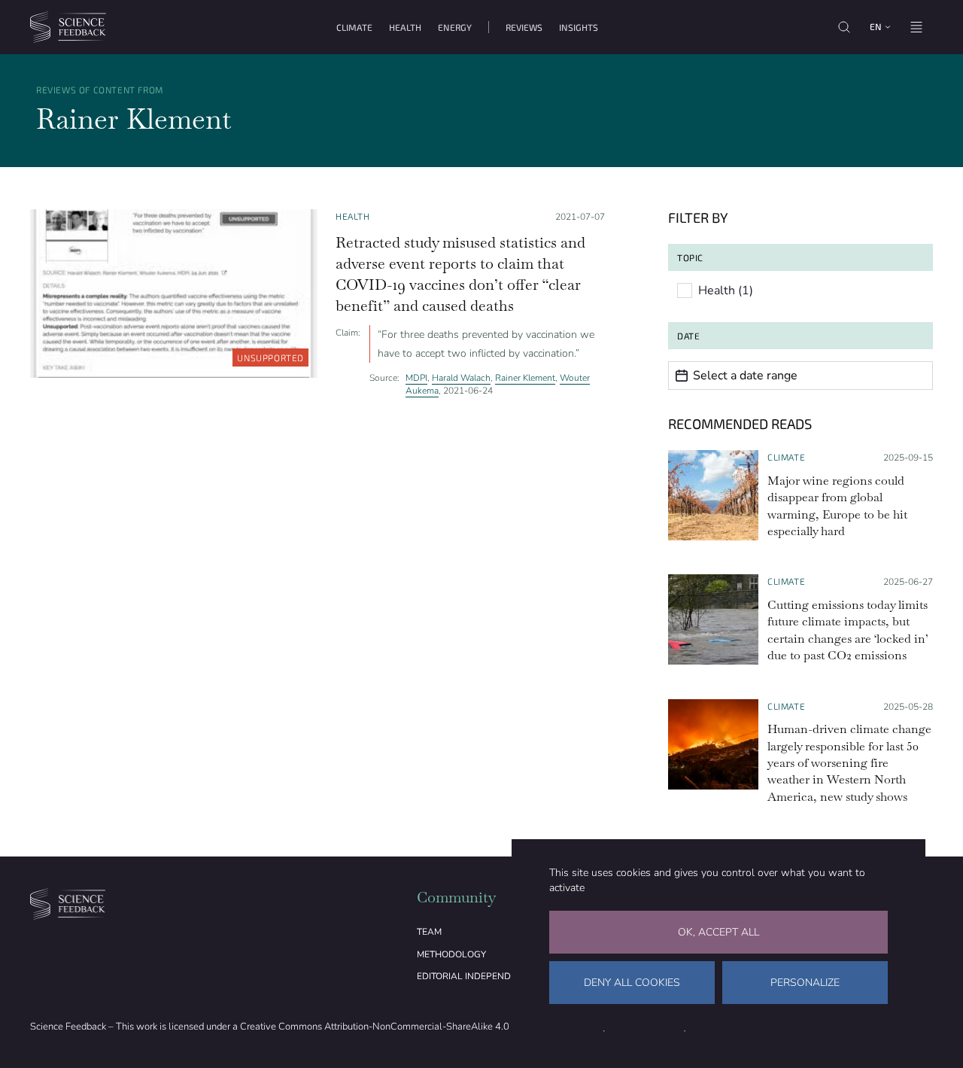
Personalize (805, 982)
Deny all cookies (632, 982)
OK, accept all (718, 932)
